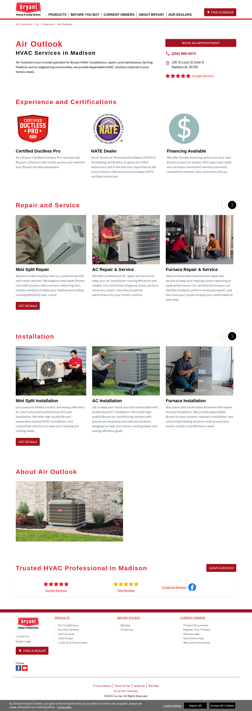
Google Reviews (56, 590)
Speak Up (139, 685)
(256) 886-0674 (184, 53)
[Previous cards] (222, 205)
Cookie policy (64, 707)
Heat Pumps (65, 638)
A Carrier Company (126, 690)
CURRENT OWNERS (119, 14)
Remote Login (191, 634)
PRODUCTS (57, 14)
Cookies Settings (172, 705)
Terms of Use (122, 685)
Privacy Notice (102, 685)
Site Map (153, 685)
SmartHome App (193, 638)
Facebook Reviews (174, 587)
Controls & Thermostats (72, 642)
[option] (52, 263)
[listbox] (126, 263)
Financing (127, 629)
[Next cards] (232, 205)
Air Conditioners (68, 625)
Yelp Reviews (126, 590)
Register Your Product (196, 629)
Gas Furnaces (66, 634)
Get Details (28, 306)
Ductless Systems (68, 629)
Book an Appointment (201, 43)
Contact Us (22, 636)
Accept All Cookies (222, 705)
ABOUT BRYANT (151, 14)
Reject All (195, 705)
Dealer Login (23, 641)
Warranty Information (196, 642)
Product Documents (195, 625)
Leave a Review (221, 568)
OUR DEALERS (180, 14)
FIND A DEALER (222, 12)
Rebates (125, 625)
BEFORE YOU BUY (85, 14)
